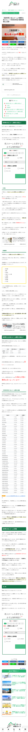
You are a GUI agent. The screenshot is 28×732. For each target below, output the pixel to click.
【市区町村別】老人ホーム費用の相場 (15, 111)
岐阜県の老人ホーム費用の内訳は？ (14, 103)
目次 (12, 100)
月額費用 (8, 107)
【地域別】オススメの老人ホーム (11, 13)
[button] (25, 365)
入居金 (8, 105)
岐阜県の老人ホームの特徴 (12, 113)
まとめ (7, 115)
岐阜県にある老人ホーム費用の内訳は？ (15, 109)
